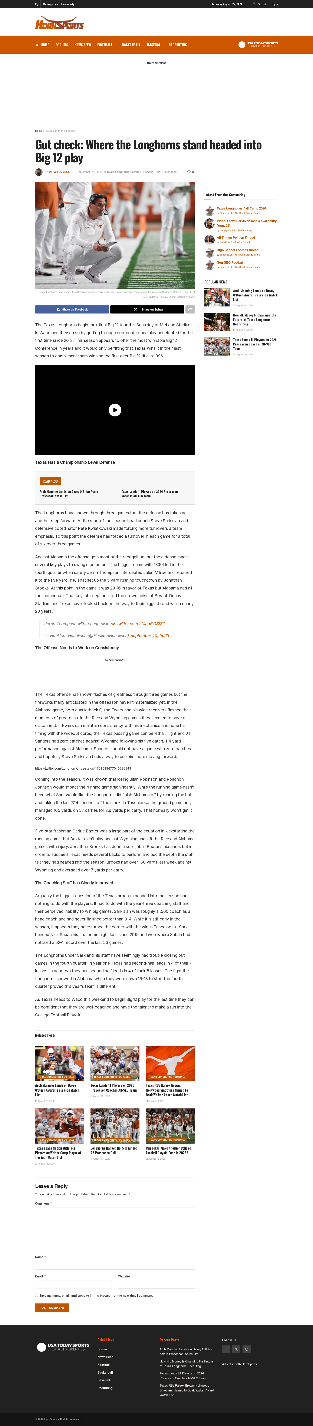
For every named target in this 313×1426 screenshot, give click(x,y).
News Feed (83, 44)
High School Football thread (237, 249)
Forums (62, 44)
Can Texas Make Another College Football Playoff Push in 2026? (168, 1150)
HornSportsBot (227, 230)
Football (105, 44)
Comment (43, 1203)
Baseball (154, 44)
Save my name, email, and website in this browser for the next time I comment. (96, 1295)
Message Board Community (58, 4)
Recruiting (178, 44)
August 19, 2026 (101, 1096)
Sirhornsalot (226, 213)
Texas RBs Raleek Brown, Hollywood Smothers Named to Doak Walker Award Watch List (167, 1090)
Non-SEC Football (230, 262)
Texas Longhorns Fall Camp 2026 (241, 208)
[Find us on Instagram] (265, 4)
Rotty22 (224, 242)
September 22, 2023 (89, 172)
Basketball (131, 44)
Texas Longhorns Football (61, 130)
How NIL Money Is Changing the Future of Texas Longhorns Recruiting (254, 319)
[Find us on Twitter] (259, 4)
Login (275, 4)
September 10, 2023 (149, 635)
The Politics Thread (240, 242)
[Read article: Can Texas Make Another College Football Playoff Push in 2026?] (170, 1125)
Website (124, 1276)
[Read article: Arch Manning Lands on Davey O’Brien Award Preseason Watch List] (59, 1063)
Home (45, 44)
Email (40, 1276)
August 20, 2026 (46, 1100)
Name (40, 1257)
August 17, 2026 (101, 1158)
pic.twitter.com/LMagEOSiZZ (138, 623)
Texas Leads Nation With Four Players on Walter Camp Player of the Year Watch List (58, 1153)
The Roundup (245, 230)
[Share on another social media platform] (190, 309)
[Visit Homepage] (59, 22)
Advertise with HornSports (239, 1364)
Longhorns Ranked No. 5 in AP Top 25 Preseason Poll (113, 1150)
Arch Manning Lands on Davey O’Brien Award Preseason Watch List (69, 493)
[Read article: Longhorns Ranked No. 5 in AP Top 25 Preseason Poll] (114, 1125)
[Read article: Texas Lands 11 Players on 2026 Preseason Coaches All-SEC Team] (114, 1063)
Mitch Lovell (59, 172)
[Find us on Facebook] (254, 4)
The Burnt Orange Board (247, 213)
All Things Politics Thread (236, 237)
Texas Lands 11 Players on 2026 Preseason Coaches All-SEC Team (149, 493)
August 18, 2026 (156, 1100)
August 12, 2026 (156, 1158)
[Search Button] (36, 4)
